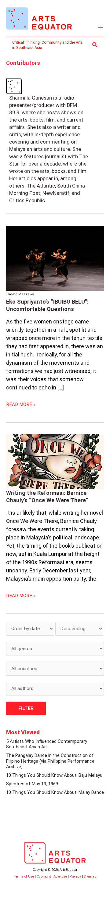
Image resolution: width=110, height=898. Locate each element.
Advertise (60, 876)
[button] (95, 45)
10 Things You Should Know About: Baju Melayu (54, 775)
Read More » (20, 404)
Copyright (44, 876)
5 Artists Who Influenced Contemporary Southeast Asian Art (46, 744)
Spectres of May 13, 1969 (32, 784)
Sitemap (90, 876)
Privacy (75, 876)
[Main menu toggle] (100, 27)
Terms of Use (24, 876)
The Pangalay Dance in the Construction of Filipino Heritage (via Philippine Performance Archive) (50, 761)
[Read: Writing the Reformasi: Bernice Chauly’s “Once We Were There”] (55, 462)
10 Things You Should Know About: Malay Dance (55, 792)
